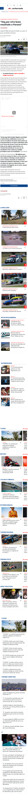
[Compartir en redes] (25, 226)
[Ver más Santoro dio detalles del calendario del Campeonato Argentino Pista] (5, 346)
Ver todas (25, 428)
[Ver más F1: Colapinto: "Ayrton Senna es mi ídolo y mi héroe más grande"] (5, 391)
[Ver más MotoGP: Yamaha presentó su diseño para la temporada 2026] (11, 461)
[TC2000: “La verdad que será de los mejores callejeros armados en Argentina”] (14, 626)
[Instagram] (17, 5)
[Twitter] (10, 5)
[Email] (20, 5)
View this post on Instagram (7, 116)
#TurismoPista (4, 28)
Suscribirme (14, 186)
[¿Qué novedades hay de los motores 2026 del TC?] (14, 685)
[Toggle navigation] (2, 8)
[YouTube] (14, 5)
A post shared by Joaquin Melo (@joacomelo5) (14, 134)
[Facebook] (7, 5)
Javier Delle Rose (6, 36)
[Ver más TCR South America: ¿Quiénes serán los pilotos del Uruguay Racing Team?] (11, 487)
